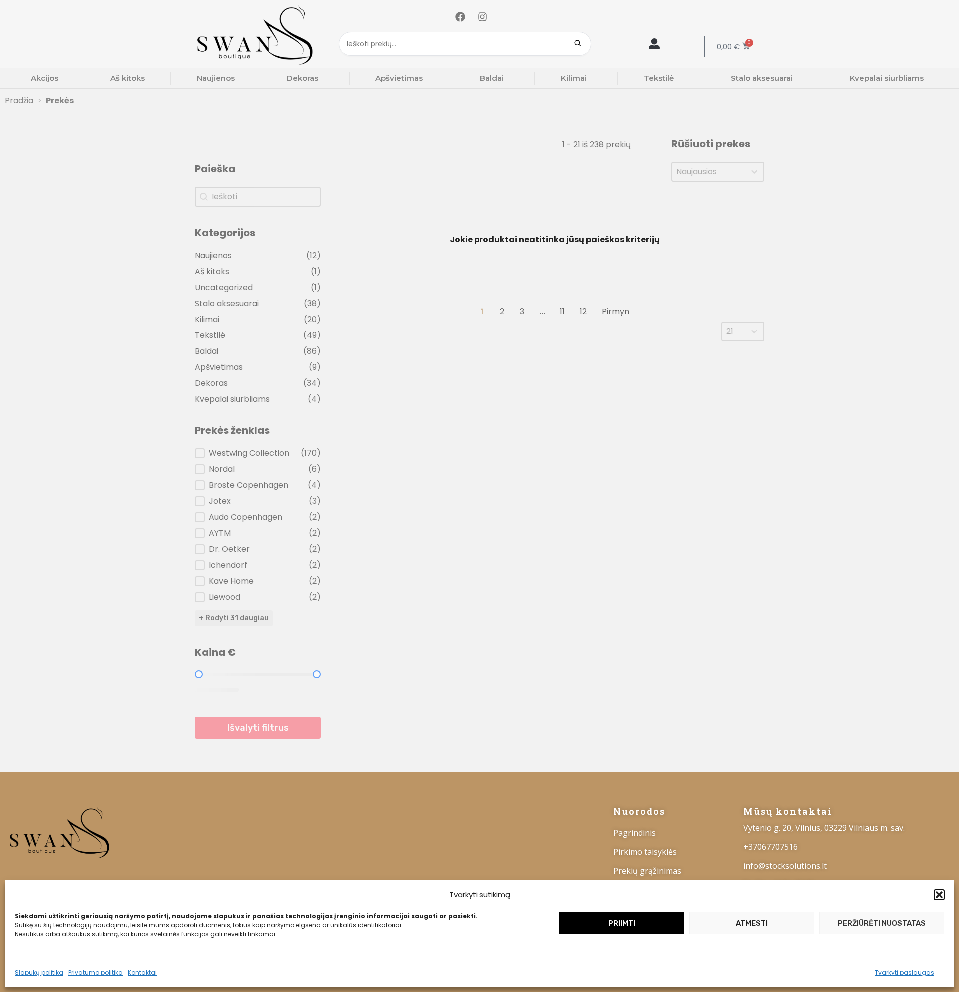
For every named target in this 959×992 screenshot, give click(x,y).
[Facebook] (460, 17)
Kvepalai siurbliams (887, 78)
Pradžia (19, 100)
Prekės (60, 100)
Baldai (492, 78)
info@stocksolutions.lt (785, 865)
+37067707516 (770, 846)
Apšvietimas (399, 78)
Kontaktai (142, 972)
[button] (939, 895)
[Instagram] (482, 17)
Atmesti (752, 923)
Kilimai (574, 78)
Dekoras (302, 78)
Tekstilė (659, 78)
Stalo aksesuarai (762, 78)
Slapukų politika (39, 972)
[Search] (577, 44)
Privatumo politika (95, 972)
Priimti (621, 923)
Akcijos (44, 78)
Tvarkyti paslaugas (904, 972)
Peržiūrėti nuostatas (882, 923)
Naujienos (216, 78)
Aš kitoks (127, 78)
